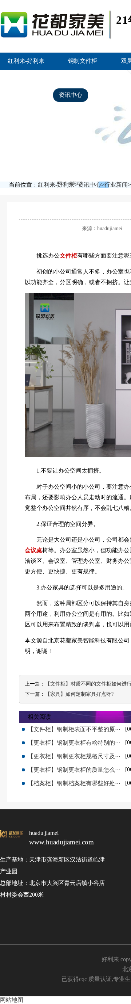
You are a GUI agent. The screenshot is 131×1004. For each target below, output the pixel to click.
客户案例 (23, 95)
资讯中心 (70, 95)
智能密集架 (26, 78)
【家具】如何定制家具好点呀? (79, 694)
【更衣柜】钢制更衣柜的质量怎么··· (74, 770)
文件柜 (68, 255)
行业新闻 (116, 185)
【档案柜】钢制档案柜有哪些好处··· (74, 783)
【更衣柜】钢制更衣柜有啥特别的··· (74, 743)
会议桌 (33, 550)
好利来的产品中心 (88, 78)
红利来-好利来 (26, 61)
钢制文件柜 (82, 61)
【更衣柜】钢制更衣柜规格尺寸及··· (74, 756)
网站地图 (11, 1000)
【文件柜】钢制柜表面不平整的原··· (74, 729)
